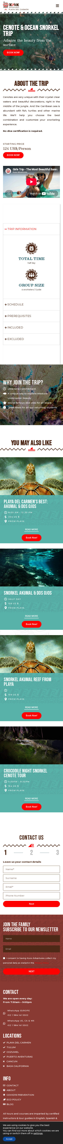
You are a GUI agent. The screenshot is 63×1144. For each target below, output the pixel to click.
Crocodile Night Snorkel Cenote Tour (25, 773)
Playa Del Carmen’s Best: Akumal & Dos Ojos (26, 504)
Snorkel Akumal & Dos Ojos (28, 593)
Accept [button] (9, 1139)
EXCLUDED (15, 339)
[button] (13, 53)
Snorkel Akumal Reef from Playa (27, 681)
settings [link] (38, 1133)
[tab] (31, 229)
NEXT (31, 971)
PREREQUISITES (19, 316)
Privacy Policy (42, 963)
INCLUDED (15, 327)
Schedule (15, 304)
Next (31, 904)
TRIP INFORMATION (21, 229)
